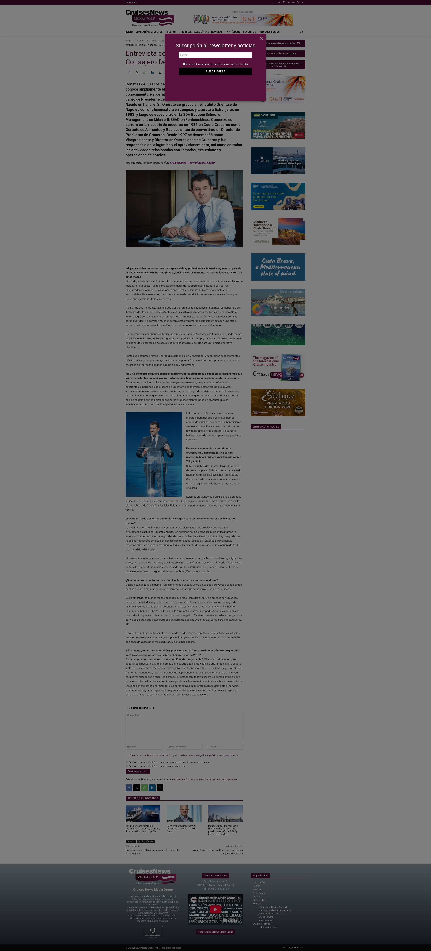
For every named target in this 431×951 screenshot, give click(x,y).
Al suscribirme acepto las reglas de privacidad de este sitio (217, 64)
